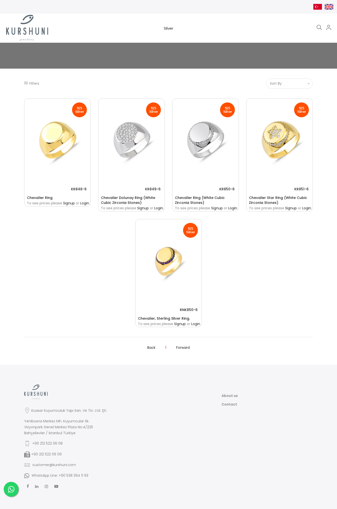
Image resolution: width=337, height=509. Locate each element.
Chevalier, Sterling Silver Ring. (164, 318)
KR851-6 (301, 189)
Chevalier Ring (40, 197)
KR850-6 (227, 189)
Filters (34, 83)
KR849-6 (153, 189)
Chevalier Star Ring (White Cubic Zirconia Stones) (278, 200)
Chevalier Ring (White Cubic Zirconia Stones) (200, 200)
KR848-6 (79, 189)
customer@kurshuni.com (54, 464)
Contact (229, 404)
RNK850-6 (189, 309)
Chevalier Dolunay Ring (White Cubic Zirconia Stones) (128, 200)
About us (230, 395)
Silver (168, 28)
